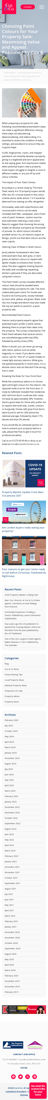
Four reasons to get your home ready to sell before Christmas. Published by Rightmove (24, 573)
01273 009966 (10, 1059)
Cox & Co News (12, 669)
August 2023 (10, 763)
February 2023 (11, 796)
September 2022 (12, 823)
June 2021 (9, 899)
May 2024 (9, 736)
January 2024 (11, 752)
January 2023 (11, 801)
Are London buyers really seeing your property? (23, 529)
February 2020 (11, 975)
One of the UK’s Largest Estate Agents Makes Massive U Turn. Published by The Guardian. (23, 641)
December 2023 (12, 758)
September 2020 (12, 948)
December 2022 (12, 807)
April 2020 (9, 964)
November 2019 (12, 986)
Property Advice (12, 696)
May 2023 (9, 780)
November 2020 (12, 937)
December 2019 (12, 981)
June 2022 (9, 834)
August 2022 (10, 828)
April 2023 (9, 785)
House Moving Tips (14, 674)
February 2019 (11, 992)
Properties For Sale (14, 690)
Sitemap (24, 1095)
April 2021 (9, 910)
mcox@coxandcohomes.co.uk (24, 444)
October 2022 (11, 818)
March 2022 (10, 850)
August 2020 (10, 954)
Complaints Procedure (16, 1091)
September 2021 (12, 883)
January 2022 (11, 861)
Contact (27, 6)
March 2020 (10, 970)
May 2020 (9, 959)
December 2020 (12, 932)
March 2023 (10, 790)
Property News (12, 701)
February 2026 (11, 720)
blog (7, 663)
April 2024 (9, 741)
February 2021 (11, 921)
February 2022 (11, 856)
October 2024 (11, 731)
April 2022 (9, 845)
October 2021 (11, 877)
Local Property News (14, 680)
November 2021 (12, 872)
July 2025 (9, 725)
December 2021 (12, 867)
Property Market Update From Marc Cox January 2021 (23, 494)
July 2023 (9, 769)
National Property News (16, 685)
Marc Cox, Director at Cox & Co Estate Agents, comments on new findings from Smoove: (22, 603)
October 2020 (11, 943)
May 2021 (9, 905)
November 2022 (12, 812)
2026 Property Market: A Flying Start (21, 594)
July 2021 (9, 894)
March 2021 (10, 915)
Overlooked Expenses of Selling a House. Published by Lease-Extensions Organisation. (23, 615)
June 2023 (9, 774)
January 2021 (11, 926)
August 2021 (10, 888)
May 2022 (9, 839)
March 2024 (10, 747)
